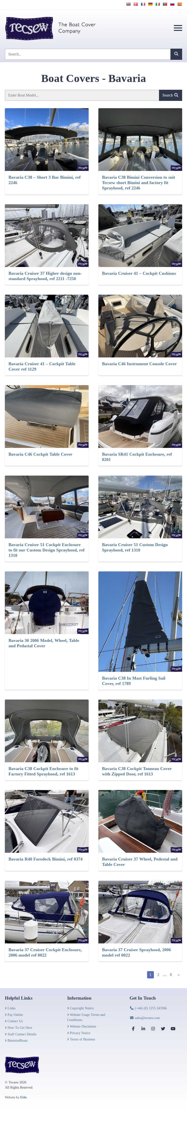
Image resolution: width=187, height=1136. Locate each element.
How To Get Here (20, 1028)
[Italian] (157, 4)
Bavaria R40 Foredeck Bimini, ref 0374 (46, 859)
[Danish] (135, 4)
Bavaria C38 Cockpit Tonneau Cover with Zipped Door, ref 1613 (137, 771)
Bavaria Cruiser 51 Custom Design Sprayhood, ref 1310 (135, 547)
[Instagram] (153, 1028)
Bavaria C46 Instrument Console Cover (139, 363)
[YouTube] (173, 1028)
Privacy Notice (80, 1033)
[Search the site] (176, 54)
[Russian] (172, 4)
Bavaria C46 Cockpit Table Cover (40, 454)
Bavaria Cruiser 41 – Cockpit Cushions (139, 273)
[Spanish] (179, 4)
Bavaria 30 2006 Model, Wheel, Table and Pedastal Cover (44, 643)
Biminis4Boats (18, 1040)
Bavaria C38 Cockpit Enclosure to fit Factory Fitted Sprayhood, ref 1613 (43, 771)
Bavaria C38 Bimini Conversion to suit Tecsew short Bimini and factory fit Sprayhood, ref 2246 (138, 182)
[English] (128, 4)
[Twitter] (163, 1028)
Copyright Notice (82, 1008)
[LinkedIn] (143, 1028)
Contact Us (15, 1021)
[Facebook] (133, 1028)
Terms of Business (82, 1039)
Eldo (23, 1097)
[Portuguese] (165, 4)
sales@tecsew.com (147, 1018)
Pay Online (15, 1015)
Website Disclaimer (83, 1026)
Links (11, 1008)
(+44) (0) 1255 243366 (150, 1008)
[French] (143, 4)
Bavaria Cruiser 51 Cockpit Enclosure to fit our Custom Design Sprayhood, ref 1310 (46, 550)
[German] (150, 4)
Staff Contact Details (22, 1034)
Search (168, 95)
